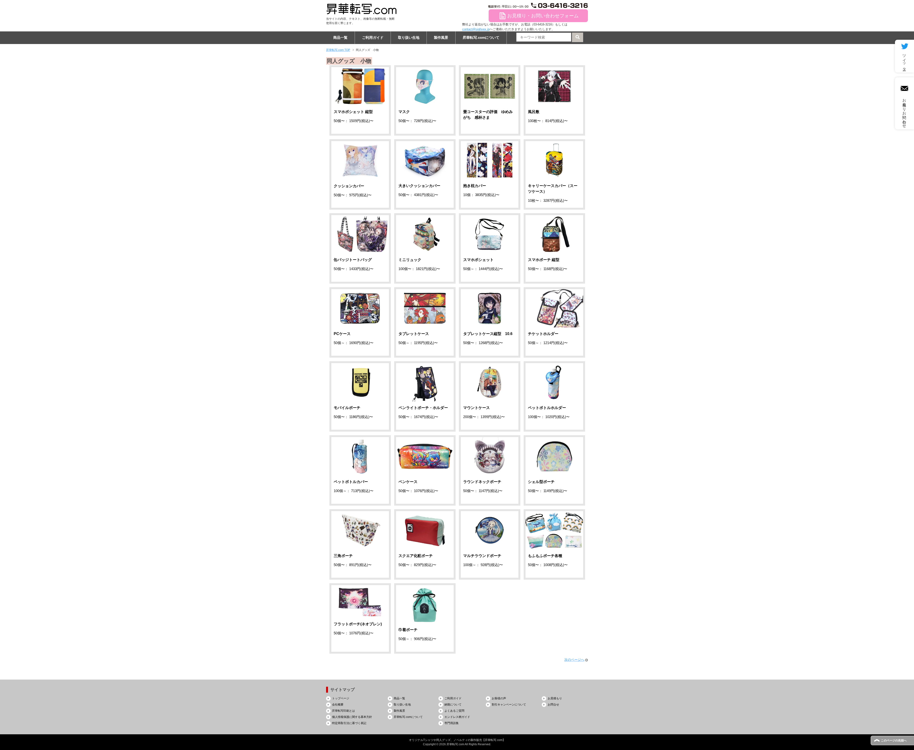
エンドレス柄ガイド (457, 717)
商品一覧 (340, 37)
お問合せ (553, 704)
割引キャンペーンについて (509, 704)
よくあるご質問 (454, 710)
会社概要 (337, 704)
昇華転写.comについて (481, 37)
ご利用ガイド (372, 37)
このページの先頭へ (894, 740)
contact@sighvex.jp (476, 29)
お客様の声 (499, 698)
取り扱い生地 (408, 37)
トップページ (340, 698)
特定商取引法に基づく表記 (349, 723)
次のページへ (574, 659)
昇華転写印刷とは (343, 710)
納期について (453, 704)
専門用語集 (451, 723)
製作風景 (441, 37)
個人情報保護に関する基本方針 (352, 717)
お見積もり (555, 698)
